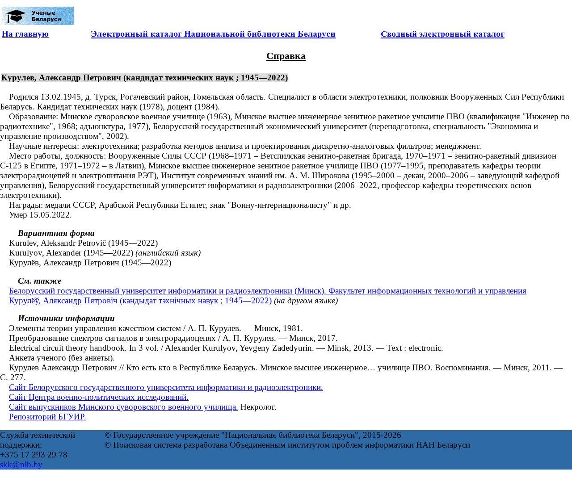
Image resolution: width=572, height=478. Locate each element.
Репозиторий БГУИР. (47, 416)
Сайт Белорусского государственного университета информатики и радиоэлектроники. (166, 387)
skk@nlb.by (21, 464)
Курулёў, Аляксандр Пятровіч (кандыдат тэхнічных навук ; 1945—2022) (140, 300)
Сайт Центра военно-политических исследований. (99, 397)
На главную (25, 33)
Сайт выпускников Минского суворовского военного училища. (123, 406)
